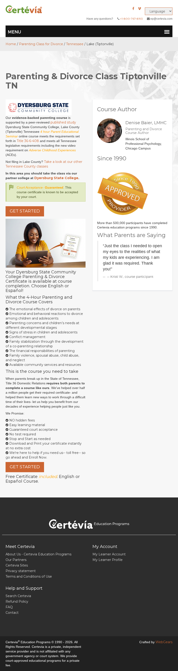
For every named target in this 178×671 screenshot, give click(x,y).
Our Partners (16, 560)
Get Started (25, 211)
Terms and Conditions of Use (29, 576)
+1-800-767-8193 (131, 18)
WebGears (164, 642)
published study (63, 122)
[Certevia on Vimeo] (140, 9)
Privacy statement (21, 571)
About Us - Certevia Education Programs (38, 554)
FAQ (9, 607)
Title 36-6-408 (28, 141)
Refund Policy (17, 601)
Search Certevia (18, 596)
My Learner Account (109, 554)
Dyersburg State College (56, 178)
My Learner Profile (107, 560)
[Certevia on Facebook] (133, 9)
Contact (12, 613)
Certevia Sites (17, 565)
